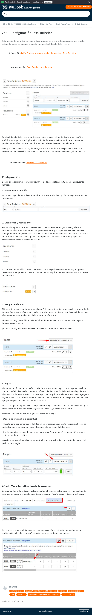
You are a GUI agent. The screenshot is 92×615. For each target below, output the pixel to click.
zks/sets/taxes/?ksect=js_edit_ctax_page (41, 591)
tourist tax (21, 595)
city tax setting (68, 595)
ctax (12, 595)
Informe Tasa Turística (36, 162)
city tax (62, 591)
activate (48, 2)
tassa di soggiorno (75, 591)
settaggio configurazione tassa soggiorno (44, 595)
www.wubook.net (45, 611)
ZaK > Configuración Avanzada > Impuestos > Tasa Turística (48, 53)
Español (83, 611)
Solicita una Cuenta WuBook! (78, 7)
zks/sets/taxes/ (16, 591)
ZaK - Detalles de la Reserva (39, 67)
